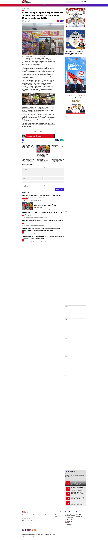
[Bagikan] (63, 21)
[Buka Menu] (85, 2)
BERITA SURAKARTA (58, 522)
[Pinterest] (28, 530)
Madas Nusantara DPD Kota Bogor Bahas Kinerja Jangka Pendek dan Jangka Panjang (77, 493)
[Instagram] (32, 530)
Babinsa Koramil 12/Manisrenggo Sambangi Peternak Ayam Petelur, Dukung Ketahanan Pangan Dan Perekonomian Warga (42, 160)
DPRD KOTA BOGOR (68, 522)
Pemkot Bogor (70, 524)
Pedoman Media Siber (81, 518)
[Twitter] (58, 140)
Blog (23, 10)
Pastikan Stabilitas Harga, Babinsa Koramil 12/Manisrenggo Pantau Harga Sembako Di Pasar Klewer (28, 160)
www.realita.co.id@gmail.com (30, 520)
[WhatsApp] (63, 140)
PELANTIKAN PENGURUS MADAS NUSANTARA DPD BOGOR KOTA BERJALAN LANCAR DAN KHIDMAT (78, 488)
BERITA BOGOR (58, 518)
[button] (79, 2)
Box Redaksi (78, 514)
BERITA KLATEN (24, 198)
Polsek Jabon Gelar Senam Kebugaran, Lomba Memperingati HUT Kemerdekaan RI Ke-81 (42, 155)
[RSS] (35, 530)
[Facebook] (56, 140)
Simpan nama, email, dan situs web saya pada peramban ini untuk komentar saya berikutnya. (42, 185)
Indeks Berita (79, 516)
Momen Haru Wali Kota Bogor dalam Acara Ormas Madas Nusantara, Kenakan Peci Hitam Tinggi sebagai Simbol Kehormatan (78, 498)
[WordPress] (30, 530)
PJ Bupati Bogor (70, 517)
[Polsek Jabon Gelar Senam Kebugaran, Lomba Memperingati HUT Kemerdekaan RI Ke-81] (43, 149)
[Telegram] (61, 140)
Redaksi (26, 20)
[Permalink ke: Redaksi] (23, 21)
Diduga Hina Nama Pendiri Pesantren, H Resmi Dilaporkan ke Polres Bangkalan (77, 502)
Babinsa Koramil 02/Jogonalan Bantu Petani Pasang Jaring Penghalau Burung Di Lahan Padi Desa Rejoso (57, 146)
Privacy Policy (79, 520)
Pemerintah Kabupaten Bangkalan (70, 515)
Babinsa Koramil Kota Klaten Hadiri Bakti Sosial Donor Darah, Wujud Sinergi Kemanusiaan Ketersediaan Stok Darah (57, 160)
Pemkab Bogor (70, 519)
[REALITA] (27, 1)
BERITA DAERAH (58, 516)
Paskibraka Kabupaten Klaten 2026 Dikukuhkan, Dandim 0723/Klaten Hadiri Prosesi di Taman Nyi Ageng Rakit (28, 146)
